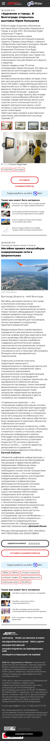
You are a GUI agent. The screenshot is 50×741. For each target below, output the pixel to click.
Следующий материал (24, 734)
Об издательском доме (15, 642)
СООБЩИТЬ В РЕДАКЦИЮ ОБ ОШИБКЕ (21, 655)
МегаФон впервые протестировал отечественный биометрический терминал (29, 610)
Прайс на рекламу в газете (29, 638)
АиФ (5, 164)
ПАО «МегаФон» (9, 292)
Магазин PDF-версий (13, 645)
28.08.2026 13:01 (8, 243)
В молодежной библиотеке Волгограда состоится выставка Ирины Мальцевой (28, 213)
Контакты (7, 638)
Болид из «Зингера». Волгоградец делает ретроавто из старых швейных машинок (29, 204)
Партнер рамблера (24, 728)
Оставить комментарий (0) (24, 181)
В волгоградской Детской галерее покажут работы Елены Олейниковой (27, 229)
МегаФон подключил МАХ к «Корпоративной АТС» (23, 602)
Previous (4, 145)
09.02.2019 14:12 (8, 10)
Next (45, 145)
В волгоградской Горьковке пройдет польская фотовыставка (27, 221)
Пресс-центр (37, 642)
